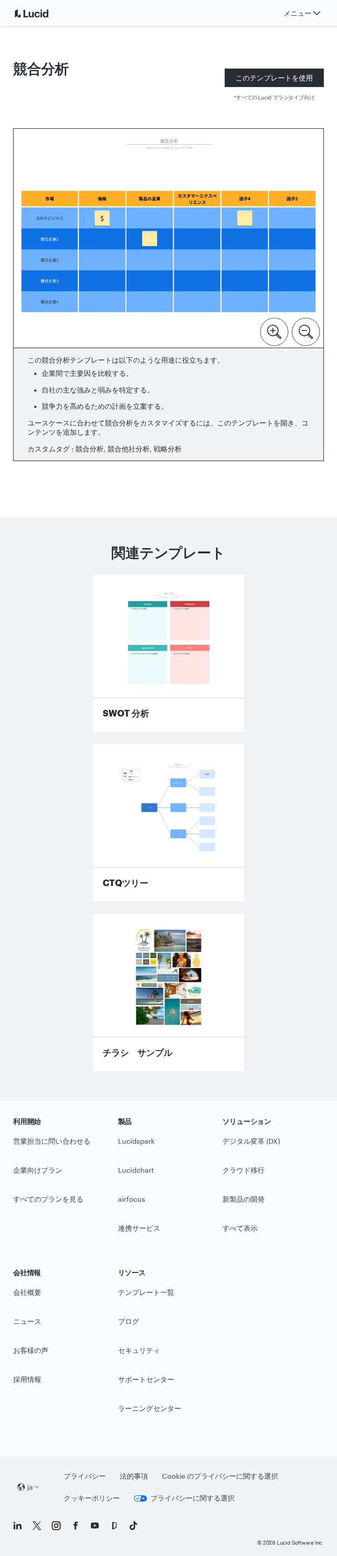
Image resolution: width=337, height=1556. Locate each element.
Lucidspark (136, 1141)
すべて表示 (240, 1228)
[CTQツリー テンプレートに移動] (168, 823)
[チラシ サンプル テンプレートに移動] (168, 992)
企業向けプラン (37, 1170)
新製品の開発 (243, 1199)
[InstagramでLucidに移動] (56, 1525)
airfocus (131, 1199)
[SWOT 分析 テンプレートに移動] (168, 653)
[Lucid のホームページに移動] (42, 13)
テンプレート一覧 (146, 1292)
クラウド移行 (243, 1170)
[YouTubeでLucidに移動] (94, 1525)
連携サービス (139, 1228)
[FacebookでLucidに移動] (75, 1525)
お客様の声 (30, 1350)
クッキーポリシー (92, 1498)
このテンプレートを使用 (274, 77)
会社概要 (27, 1292)
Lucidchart (136, 1170)
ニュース (27, 1321)
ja (30, 1487)
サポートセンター (146, 1379)
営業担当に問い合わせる (51, 1141)
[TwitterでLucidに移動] (36, 1525)
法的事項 (134, 1476)
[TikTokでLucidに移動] (133, 1525)
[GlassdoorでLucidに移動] (114, 1525)
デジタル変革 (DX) (251, 1141)
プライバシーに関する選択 (193, 1498)
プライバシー (85, 1476)
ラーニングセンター (149, 1408)
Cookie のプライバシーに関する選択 (220, 1476)
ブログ (128, 1321)
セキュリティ (139, 1350)
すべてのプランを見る (48, 1199)
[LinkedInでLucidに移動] (17, 1525)
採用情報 (27, 1379)
